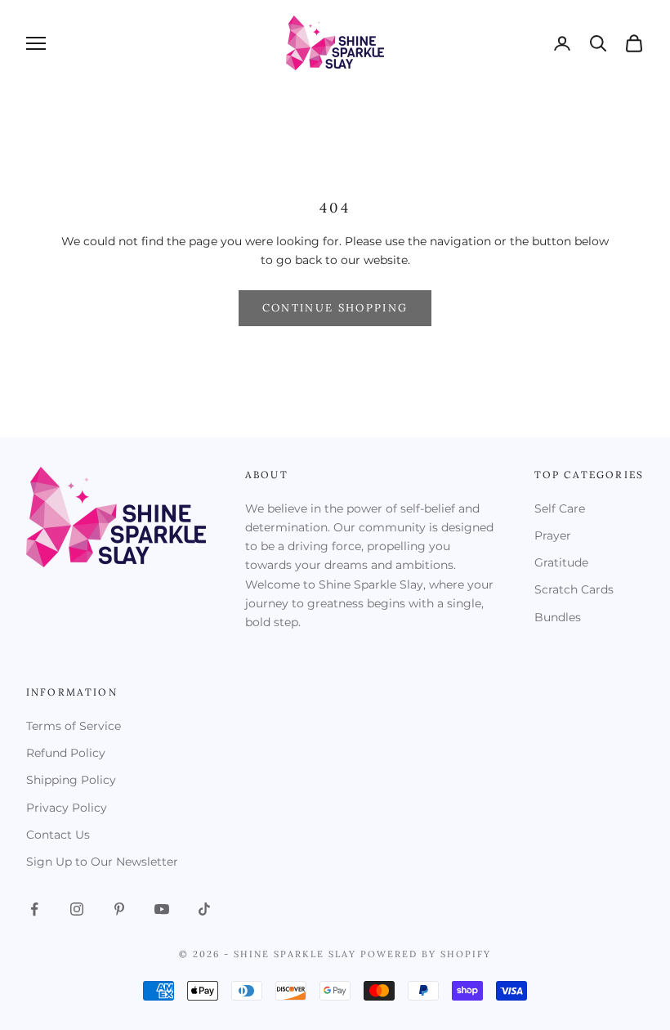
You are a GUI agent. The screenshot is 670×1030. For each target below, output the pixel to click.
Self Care (559, 508)
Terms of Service (73, 726)
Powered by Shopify (425, 954)
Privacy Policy (66, 807)
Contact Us (58, 834)
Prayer (552, 535)
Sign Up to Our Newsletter (102, 861)
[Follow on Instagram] (77, 909)
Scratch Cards (574, 589)
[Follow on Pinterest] (119, 909)
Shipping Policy (71, 779)
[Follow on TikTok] (204, 909)
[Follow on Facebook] (34, 909)
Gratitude (561, 562)
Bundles (557, 617)
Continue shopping (335, 308)
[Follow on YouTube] (162, 909)
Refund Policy (65, 753)
